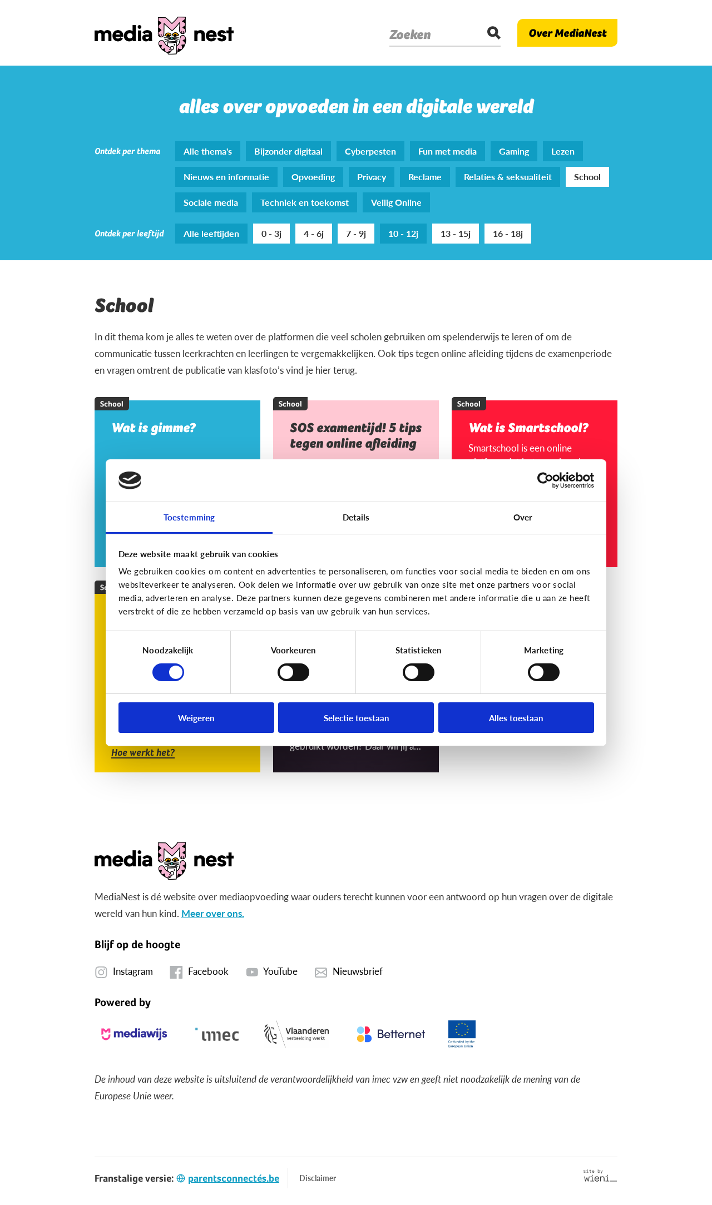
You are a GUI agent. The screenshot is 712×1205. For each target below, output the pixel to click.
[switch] (293, 672)
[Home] (164, 32)
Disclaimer (317, 1177)
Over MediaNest (567, 32)
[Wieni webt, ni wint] (600, 1175)
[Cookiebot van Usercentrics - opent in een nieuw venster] (545, 480)
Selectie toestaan (356, 717)
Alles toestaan (516, 717)
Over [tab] (522, 517)
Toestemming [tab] (189, 517)
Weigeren (196, 717)
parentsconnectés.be (233, 1178)
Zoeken (410, 34)
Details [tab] (356, 517)
